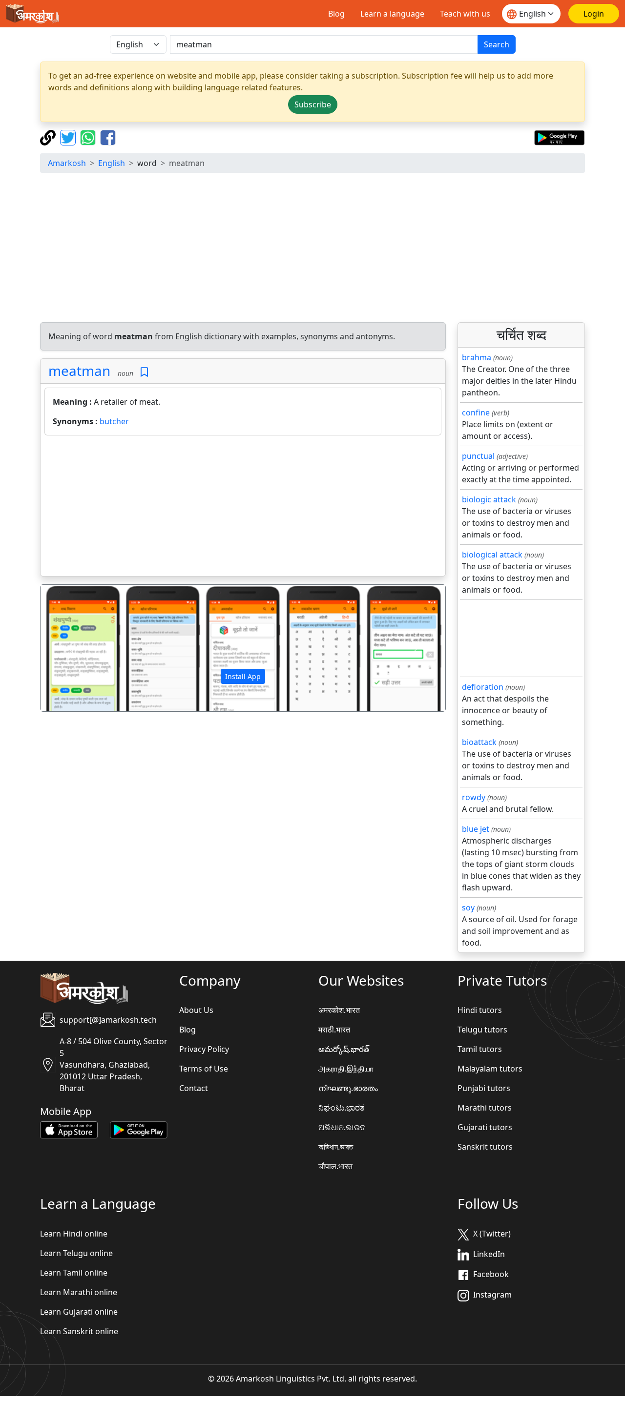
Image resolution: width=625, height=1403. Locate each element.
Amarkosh (67, 163)
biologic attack (489, 499)
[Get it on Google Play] (559, 136)
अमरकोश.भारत (339, 1010)
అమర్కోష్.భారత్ (343, 1049)
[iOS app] (69, 1129)
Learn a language (392, 13)
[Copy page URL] (49, 136)
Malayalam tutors (490, 1068)
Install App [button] (243, 676)
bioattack (479, 742)
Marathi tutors (485, 1107)
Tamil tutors (480, 1049)
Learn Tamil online (73, 1272)
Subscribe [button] (312, 104)
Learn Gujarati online (79, 1311)
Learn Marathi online (78, 1292)
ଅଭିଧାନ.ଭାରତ (341, 1127)
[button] (71, 648)
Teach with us (465, 13)
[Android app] (138, 1129)
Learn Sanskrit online (79, 1331)
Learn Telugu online (76, 1253)
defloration (482, 686)
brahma (476, 357)
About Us (196, 1010)
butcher (114, 421)
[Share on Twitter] (69, 136)
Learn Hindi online (73, 1233)
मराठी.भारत (334, 1029)
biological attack (492, 554)
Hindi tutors (480, 1010)
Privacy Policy (204, 1049)
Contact (193, 1088)
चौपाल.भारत (335, 1166)
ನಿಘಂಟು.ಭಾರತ (341, 1107)
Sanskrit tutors (485, 1146)
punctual (478, 456)
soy (468, 907)
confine (476, 412)
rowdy (473, 797)
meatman (79, 370)
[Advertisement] (243, 507)
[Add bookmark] (144, 372)
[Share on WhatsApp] (89, 136)
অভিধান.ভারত (335, 1146)
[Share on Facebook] (108, 136)
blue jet (475, 829)
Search (496, 44)
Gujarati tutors (485, 1127)
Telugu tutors (482, 1029)
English (111, 163)
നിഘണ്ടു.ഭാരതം (348, 1088)
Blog (336, 13)
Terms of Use (203, 1068)
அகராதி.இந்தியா (346, 1068)
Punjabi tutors (484, 1088)
